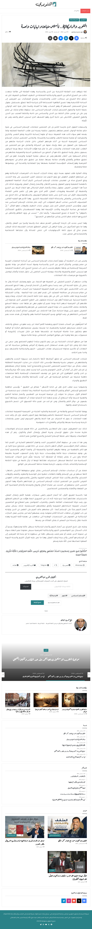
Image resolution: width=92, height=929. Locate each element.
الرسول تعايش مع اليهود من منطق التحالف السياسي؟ (46, 709)
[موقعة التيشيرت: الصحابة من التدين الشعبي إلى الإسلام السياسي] (74, 700)
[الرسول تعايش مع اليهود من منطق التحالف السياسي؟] (46, 700)
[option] (46, 658)
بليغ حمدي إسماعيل (77, 32)
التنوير (64, 596)
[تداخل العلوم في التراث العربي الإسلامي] (38, 250)
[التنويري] (46, 4)
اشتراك (25, 587)
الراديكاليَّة (53, 596)
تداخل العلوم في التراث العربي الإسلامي (67, 11)
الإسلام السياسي (77, 596)
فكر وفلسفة (74, 20)
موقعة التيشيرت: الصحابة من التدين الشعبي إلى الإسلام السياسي (74, 710)
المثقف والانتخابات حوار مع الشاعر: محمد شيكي (62, 247)
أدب (46, 650)
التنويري (83, 20)
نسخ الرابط (37, 602)
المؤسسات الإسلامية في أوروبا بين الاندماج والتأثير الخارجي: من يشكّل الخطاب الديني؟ (18, 710)
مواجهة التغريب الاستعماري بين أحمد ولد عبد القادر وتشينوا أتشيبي (46, 658)
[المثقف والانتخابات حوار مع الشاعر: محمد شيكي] (80, 250)
